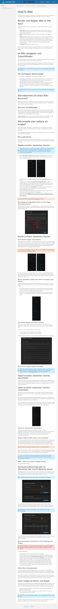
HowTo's (21, 85)
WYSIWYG (29, 397)
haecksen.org (26, 606)
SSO (50, 101)
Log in (54, 1)
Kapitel (42, 289)
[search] (29, 2)
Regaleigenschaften (32, 371)
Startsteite (36, 64)
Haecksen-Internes (23, 82)
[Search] (24, 1)
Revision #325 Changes (41, 5)
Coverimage (37, 198)
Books (49, 1)
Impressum (32, 606)
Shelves (43, 1)
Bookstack (28, 16)
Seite (48, 289)
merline (11, 8)
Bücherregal (52, 249)
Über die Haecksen (23, 78)
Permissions (20, 130)
